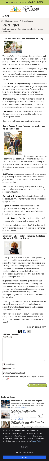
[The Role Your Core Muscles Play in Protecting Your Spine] (5, 414)
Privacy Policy (36, 441)
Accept (24, 457)
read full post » (22, 407)
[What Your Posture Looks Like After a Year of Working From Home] (5, 425)
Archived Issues (26, 21)
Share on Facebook (25, 331)
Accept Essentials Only (24, 452)
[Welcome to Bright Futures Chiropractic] (24, 11)
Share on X (20, 331)
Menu (6, 15)
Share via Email (29, 331)
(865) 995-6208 (35, 2)
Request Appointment (17, 2)
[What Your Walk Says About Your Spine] (5, 404)
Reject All (24, 447)
